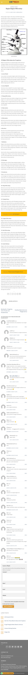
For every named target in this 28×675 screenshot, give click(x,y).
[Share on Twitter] (13, 294)
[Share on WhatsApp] (8, 294)
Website (4, 595)
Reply (26, 326)
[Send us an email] (15, 647)
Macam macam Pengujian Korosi (15, 271)
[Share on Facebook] (10, 294)
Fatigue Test (7, 632)
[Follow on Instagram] (9, 647)
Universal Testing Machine (10, 628)
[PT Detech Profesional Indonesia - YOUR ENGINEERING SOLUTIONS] (14, 2)
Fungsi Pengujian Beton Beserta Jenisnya (13, 624)
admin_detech (19, 12)
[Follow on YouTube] (21, 647)
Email (4, 589)
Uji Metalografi (16, 214)
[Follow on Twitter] (12, 647)
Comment (5, 572)
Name (4, 583)
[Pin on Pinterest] (17, 294)
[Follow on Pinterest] (18, 647)
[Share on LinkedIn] (20, 294)
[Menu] (2, 2)
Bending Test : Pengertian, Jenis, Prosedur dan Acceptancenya (7, 310)
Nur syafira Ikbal (13, 375)
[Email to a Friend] (15, 294)
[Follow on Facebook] (7, 647)
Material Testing (14, 6)
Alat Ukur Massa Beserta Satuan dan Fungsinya (15, 620)
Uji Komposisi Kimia (8, 617)
